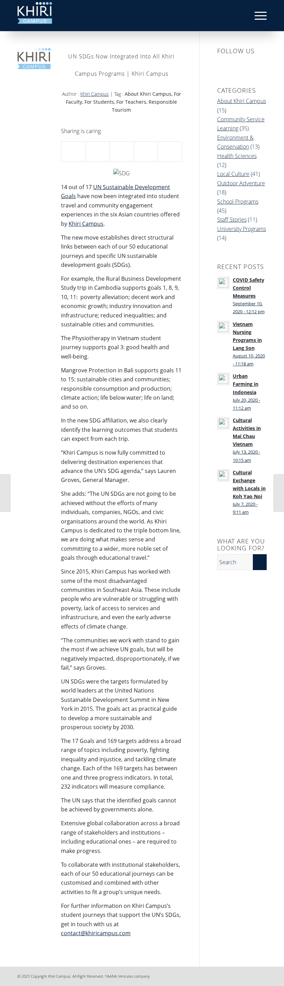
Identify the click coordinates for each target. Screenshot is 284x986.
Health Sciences (237, 156)
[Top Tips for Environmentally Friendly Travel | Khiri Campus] (5, 493)
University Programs (241, 229)
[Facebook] (220, 975)
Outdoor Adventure (241, 183)
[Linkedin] (230, 975)
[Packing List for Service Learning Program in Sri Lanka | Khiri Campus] (278, 493)
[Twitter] (251, 975)
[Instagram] (241, 975)
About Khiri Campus (241, 101)
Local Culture (233, 174)
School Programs (237, 201)
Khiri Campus (94, 94)
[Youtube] (261, 975)
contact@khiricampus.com (96, 933)
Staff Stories (232, 219)
